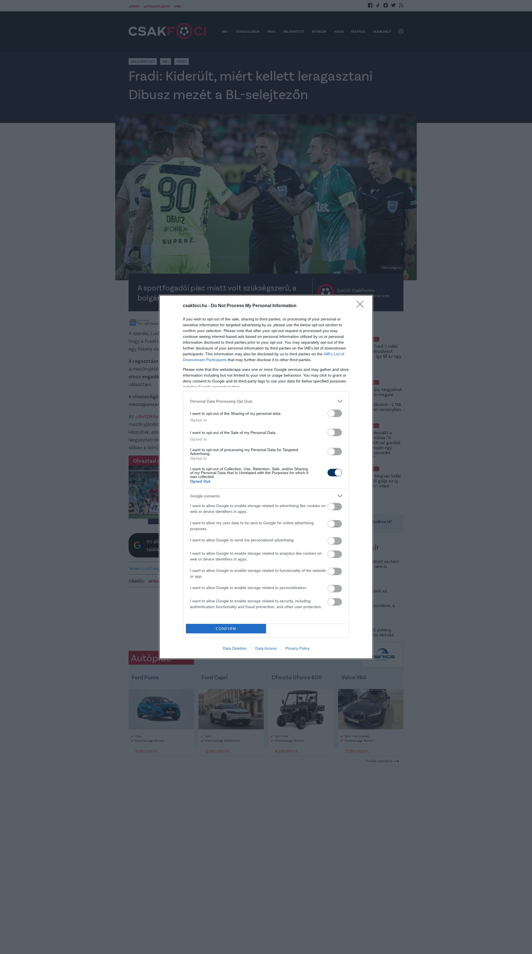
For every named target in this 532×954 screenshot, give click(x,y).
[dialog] (266, 477)
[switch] (335, 413)
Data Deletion (235, 648)
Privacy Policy (297, 648)
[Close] (362, 306)
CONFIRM (226, 629)
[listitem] (266, 401)
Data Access (266, 648)
